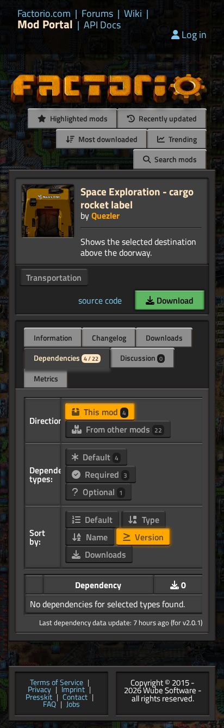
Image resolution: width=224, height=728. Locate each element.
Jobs (73, 704)
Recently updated (167, 118)
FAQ (49, 704)
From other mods (123, 429)
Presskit (39, 697)
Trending (182, 139)
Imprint (73, 690)
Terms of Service (56, 683)
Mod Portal (45, 24)
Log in (194, 34)
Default (99, 457)
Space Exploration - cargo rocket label (137, 197)
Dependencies (66, 357)
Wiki (133, 13)
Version (148, 537)
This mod (104, 411)
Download (174, 300)
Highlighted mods (78, 118)
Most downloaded (107, 139)
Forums (97, 13)
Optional (101, 491)
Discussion (141, 357)
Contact (75, 697)
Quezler (105, 215)
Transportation (54, 277)
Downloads (164, 337)
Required (105, 474)
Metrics (46, 378)
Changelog (109, 337)
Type (149, 519)
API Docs (102, 25)
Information (53, 337)
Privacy (39, 690)
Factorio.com (44, 13)
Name (96, 537)
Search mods (175, 159)
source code (100, 300)
